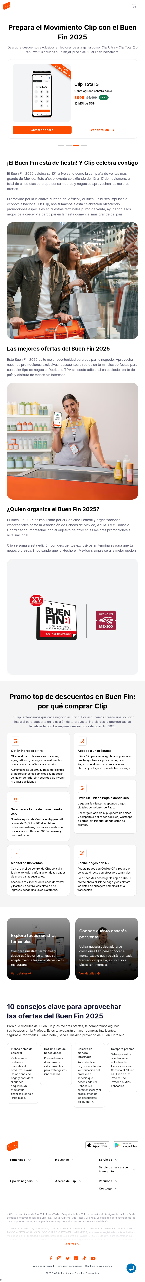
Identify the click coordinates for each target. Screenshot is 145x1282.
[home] (6, 6)
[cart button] (134, 6)
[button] (140, 5)
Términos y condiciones (69, 1266)
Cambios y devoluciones (98, 1266)
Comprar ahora (42, 130)
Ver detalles (100, 130)
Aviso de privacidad (43, 1266)
